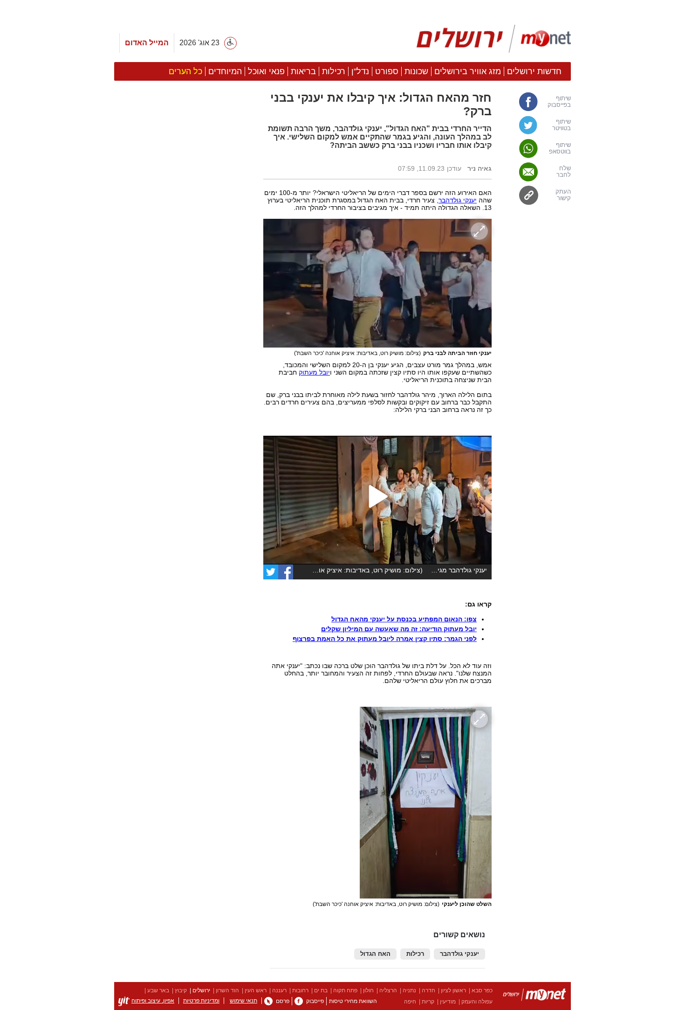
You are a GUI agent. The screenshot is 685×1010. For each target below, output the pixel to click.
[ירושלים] (534, 996)
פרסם (282, 1001)
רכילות (415, 954)
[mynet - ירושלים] (494, 39)
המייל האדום (147, 43)
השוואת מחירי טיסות (353, 1001)
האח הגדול (375, 954)
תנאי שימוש (243, 1000)
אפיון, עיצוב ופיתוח (152, 1000)
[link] (536, 101)
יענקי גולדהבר (459, 954)
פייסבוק (315, 1001)
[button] (184, 526)
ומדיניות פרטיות (201, 1000)
